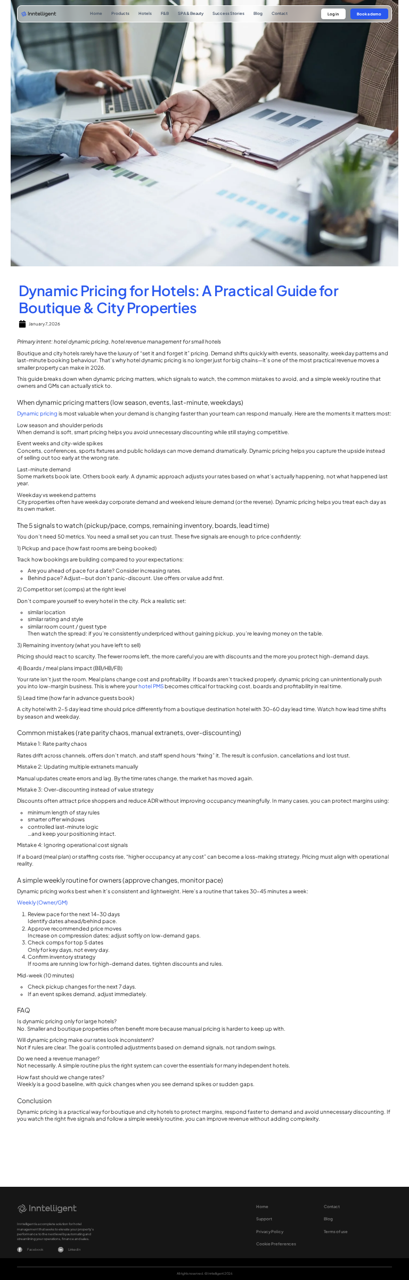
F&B (165, 13)
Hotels (145, 13)
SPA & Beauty (190, 13)
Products (120, 13)
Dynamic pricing (37, 413)
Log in (333, 14)
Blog (258, 13)
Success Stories (228, 13)
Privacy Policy (269, 1231)
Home (96, 13)
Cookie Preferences (276, 1243)
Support (264, 1218)
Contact (280, 13)
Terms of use (336, 1231)
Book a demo (369, 14)
